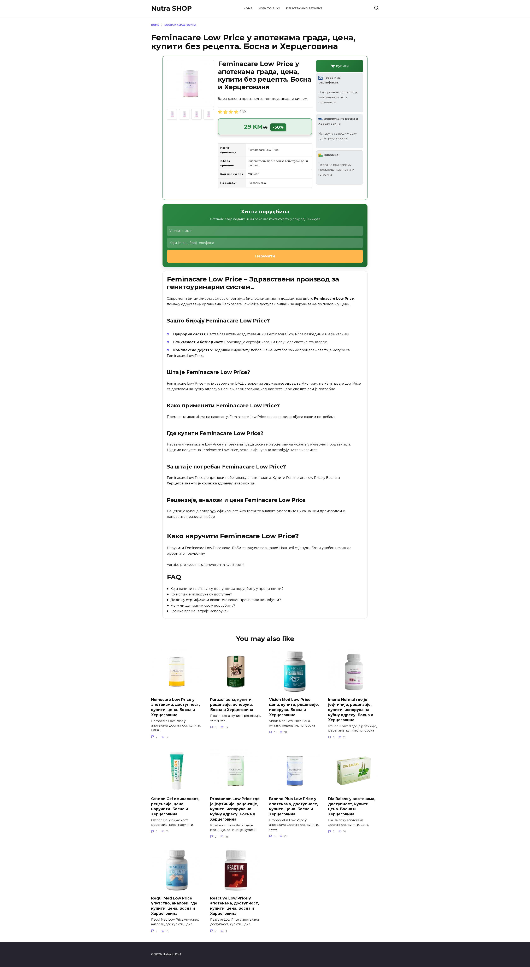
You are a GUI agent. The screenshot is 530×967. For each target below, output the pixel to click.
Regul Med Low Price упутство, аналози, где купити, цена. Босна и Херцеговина (174, 905)
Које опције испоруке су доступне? (201, 594)
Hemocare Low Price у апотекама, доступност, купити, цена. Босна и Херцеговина (175, 707)
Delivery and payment (304, 8)
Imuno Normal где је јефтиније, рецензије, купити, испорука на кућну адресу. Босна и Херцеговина (350, 709)
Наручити (265, 256)
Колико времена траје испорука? (199, 611)
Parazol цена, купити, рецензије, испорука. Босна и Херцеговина (231, 704)
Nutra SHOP (171, 8)
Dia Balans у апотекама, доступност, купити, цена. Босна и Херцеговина (351, 806)
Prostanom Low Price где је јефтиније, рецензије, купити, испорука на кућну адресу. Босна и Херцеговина (235, 809)
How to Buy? (269, 8)
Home (247, 8)
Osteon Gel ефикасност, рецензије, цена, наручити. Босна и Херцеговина (175, 806)
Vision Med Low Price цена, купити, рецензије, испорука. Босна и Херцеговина (294, 707)
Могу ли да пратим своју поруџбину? (202, 605)
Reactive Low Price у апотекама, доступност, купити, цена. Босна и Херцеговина (234, 905)
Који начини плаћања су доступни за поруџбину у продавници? (226, 589)
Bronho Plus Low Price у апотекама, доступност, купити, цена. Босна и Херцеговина (293, 806)
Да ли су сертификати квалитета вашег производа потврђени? (225, 600)
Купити (342, 66)
